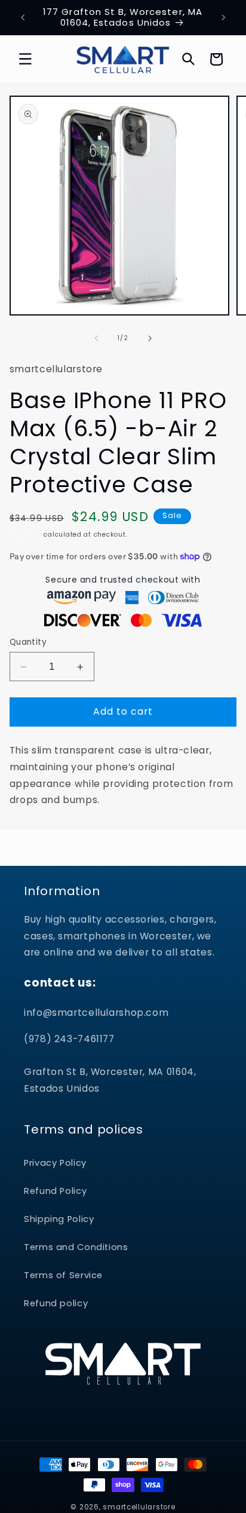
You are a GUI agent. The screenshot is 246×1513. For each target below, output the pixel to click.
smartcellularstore (139, 1507)
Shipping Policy (59, 1219)
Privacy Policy (55, 1163)
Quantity (28, 642)
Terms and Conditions (76, 1247)
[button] (25, 59)
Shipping (26, 534)
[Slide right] (150, 338)
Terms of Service (63, 1275)
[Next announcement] (223, 17)
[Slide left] (96, 338)
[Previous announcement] (23, 17)
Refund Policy (55, 1191)
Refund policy (56, 1303)
